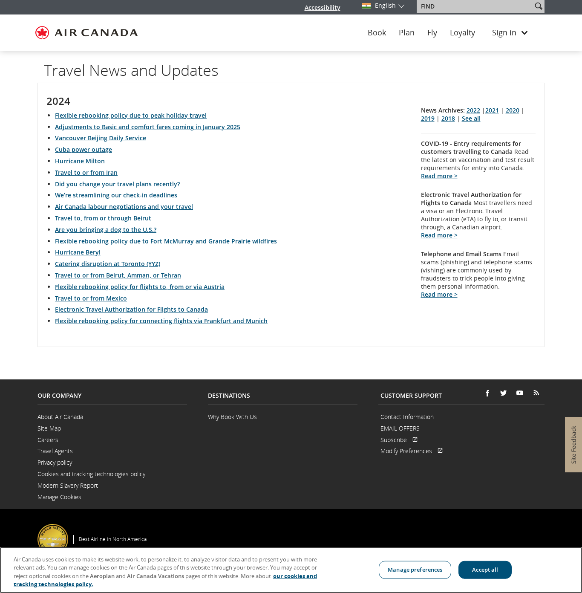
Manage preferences (415, 569)
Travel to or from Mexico (91, 298)
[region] (291, 570)
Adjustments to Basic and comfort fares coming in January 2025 (147, 127)
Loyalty (462, 33)
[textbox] (475, 6)
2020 (512, 110)
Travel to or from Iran (86, 172)
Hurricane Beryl (78, 252)
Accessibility (322, 7)
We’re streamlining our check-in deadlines (116, 195)
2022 (473, 110)
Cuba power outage (83, 149)
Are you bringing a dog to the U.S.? (105, 230)
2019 (428, 118)
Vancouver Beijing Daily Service (100, 138)
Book (377, 33)
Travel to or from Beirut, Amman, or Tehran (118, 275)
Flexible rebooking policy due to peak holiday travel (131, 115)
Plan (407, 33)
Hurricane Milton (80, 161)
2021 (492, 110)
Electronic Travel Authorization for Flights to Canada (131, 309)
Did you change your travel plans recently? (117, 184)
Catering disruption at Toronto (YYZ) (107, 264)
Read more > (439, 176)
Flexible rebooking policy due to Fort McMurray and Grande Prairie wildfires (166, 241)
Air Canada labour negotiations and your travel (124, 206)
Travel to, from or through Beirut (103, 218)
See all (471, 118)
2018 (448, 118)
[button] (538, 6)
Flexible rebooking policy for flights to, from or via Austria (140, 287)
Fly (432, 33)
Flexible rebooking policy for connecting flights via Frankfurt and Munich (161, 321)
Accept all (485, 569)
